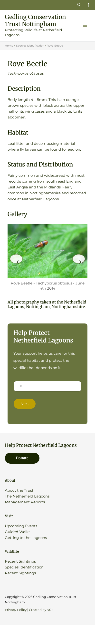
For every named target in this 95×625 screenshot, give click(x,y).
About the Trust (19, 490)
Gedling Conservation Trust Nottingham (35, 20)
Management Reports (25, 502)
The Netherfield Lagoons (27, 496)
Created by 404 (41, 610)
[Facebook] (88, 5)
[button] (79, 5)
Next (24, 403)
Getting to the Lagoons (26, 538)
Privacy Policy (16, 610)
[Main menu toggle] (85, 25)
